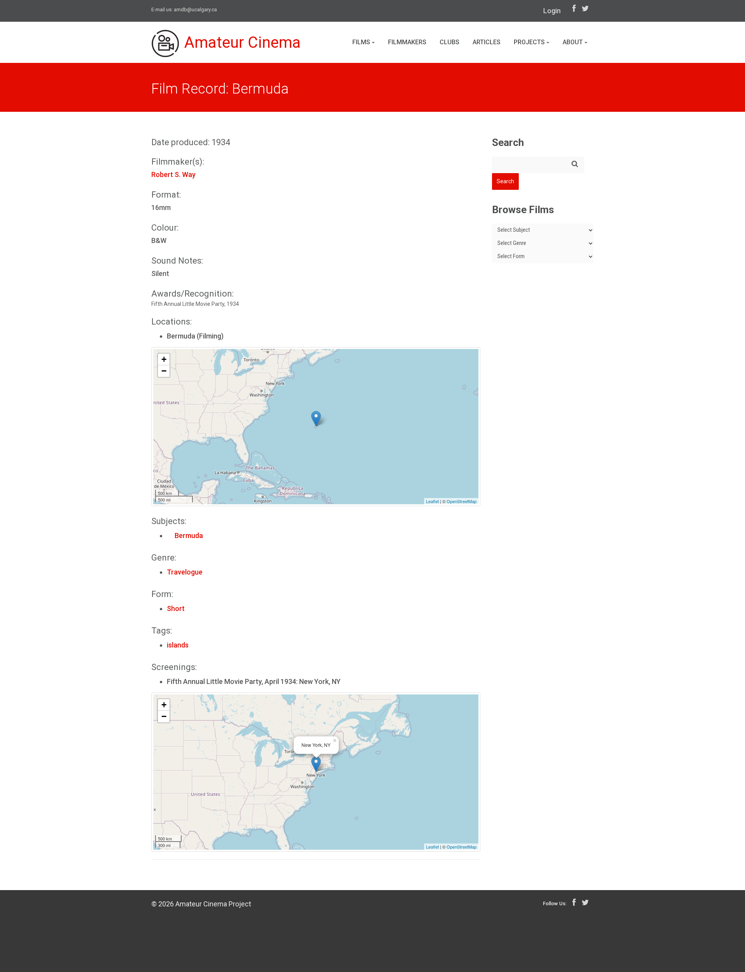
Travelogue (185, 572)
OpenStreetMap (461, 501)
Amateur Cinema (242, 42)
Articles (487, 42)
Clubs (449, 42)
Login (552, 11)
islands (178, 645)
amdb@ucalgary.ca (195, 9)
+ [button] (163, 359)
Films (362, 42)
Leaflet (432, 501)
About (573, 42)
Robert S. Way (173, 174)
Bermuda (185, 535)
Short (176, 608)
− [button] (163, 371)
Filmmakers (407, 42)
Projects (530, 42)
